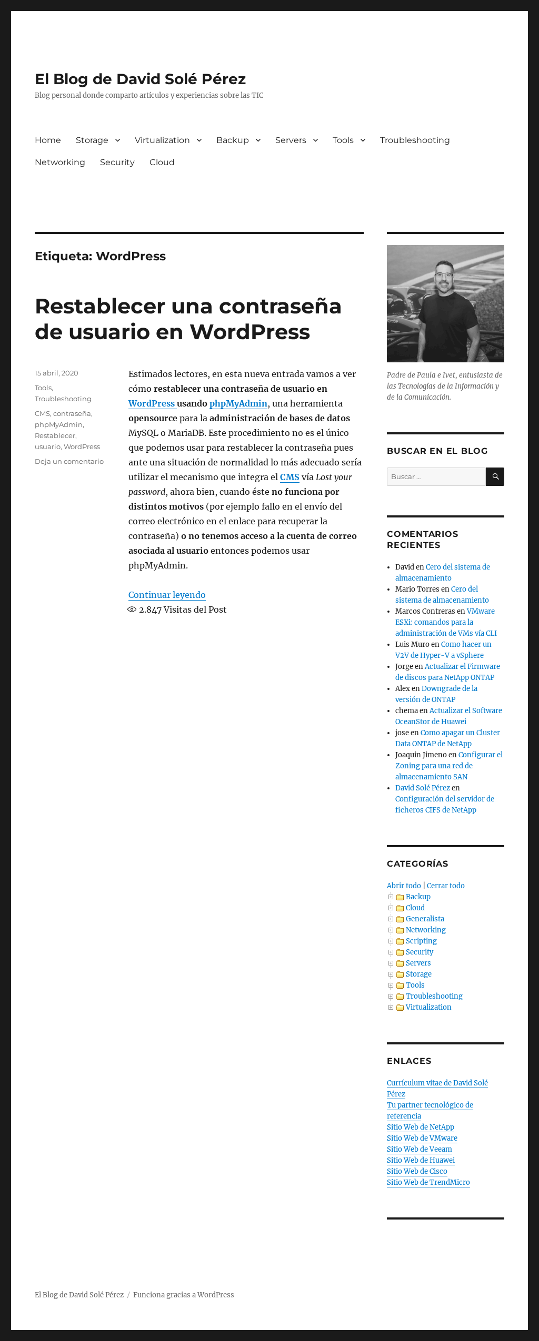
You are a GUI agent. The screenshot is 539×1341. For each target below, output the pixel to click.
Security (117, 162)
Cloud (162, 162)
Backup (232, 140)
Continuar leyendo (167, 595)
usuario (48, 446)
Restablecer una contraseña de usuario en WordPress (188, 318)
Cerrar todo (446, 885)
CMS (290, 477)
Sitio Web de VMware (422, 1138)
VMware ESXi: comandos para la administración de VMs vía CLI (446, 622)
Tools (343, 140)
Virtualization (162, 140)
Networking (60, 162)
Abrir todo (404, 885)
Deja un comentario (69, 461)
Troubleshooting (415, 140)
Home (48, 140)
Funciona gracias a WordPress (183, 1295)
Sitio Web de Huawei (421, 1160)
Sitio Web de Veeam (419, 1149)
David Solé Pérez (422, 788)
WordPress (152, 403)
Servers (290, 140)
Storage (92, 140)
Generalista (425, 919)
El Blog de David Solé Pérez (140, 79)
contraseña (72, 413)
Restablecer (55, 435)
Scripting (421, 941)
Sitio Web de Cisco (417, 1171)
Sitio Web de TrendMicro (428, 1182)
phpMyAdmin (238, 403)
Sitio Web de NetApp (420, 1127)
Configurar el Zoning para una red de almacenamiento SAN (449, 765)
